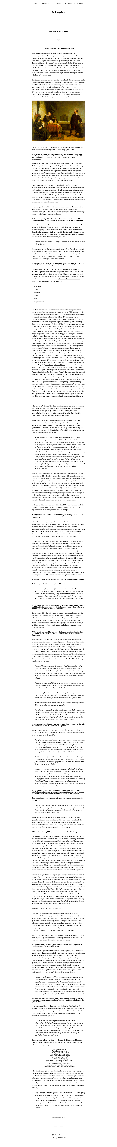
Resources (45, 3)
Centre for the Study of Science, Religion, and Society (53, 53)
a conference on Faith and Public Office (59, 80)
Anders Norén (61, 1138)
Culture (80, 3)
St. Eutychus (58, 12)
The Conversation (66, 867)
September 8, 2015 (58, 1118)
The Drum (77, 860)
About (36, 3)
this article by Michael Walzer (55, 365)
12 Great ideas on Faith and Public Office (58, 49)
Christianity (57, 3)
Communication (69, 3)
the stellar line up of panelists (60, 94)
